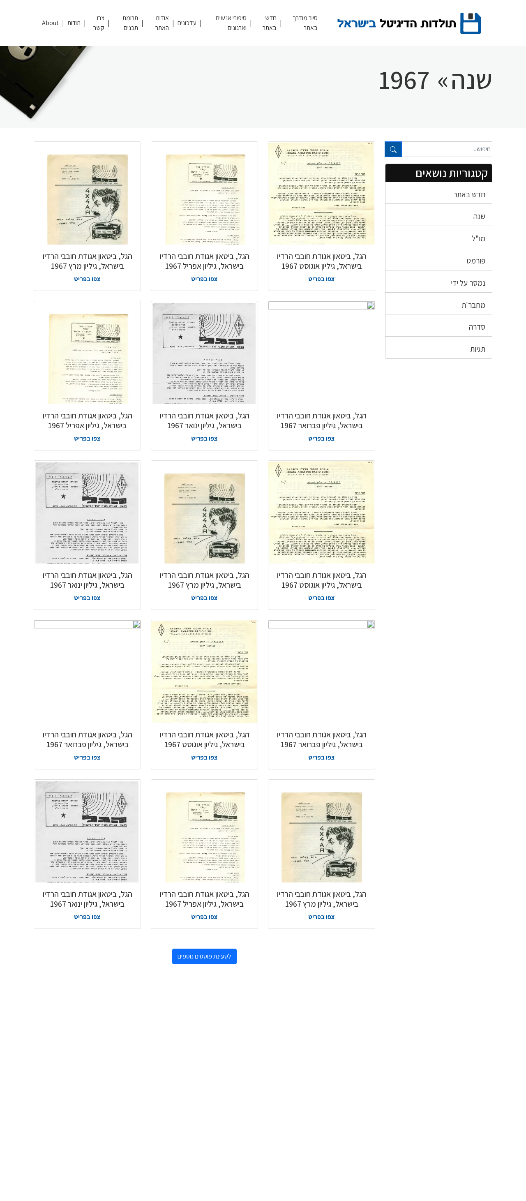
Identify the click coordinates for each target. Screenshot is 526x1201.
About (50, 22)
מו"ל (478, 238)
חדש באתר (270, 23)
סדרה (477, 326)
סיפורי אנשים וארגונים (231, 23)
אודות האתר (162, 23)
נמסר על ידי (468, 282)
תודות (74, 22)
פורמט (475, 260)
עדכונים (187, 22)
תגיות (477, 349)
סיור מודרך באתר (305, 23)
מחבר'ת (473, 305)
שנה (479, 216)
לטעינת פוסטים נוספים (204, 956)
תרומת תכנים (130, 23)
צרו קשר (98, 23)
